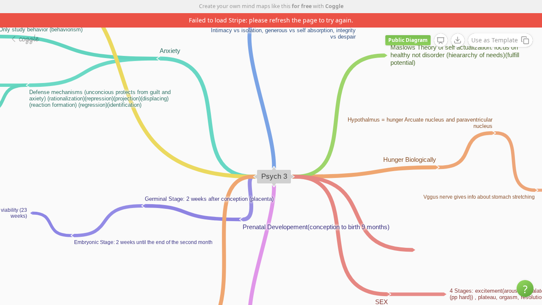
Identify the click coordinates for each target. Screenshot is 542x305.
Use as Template (494, 40)
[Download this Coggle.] (458, 40)
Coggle (334, 6)
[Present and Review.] (441, 40)
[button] (525, 288)
